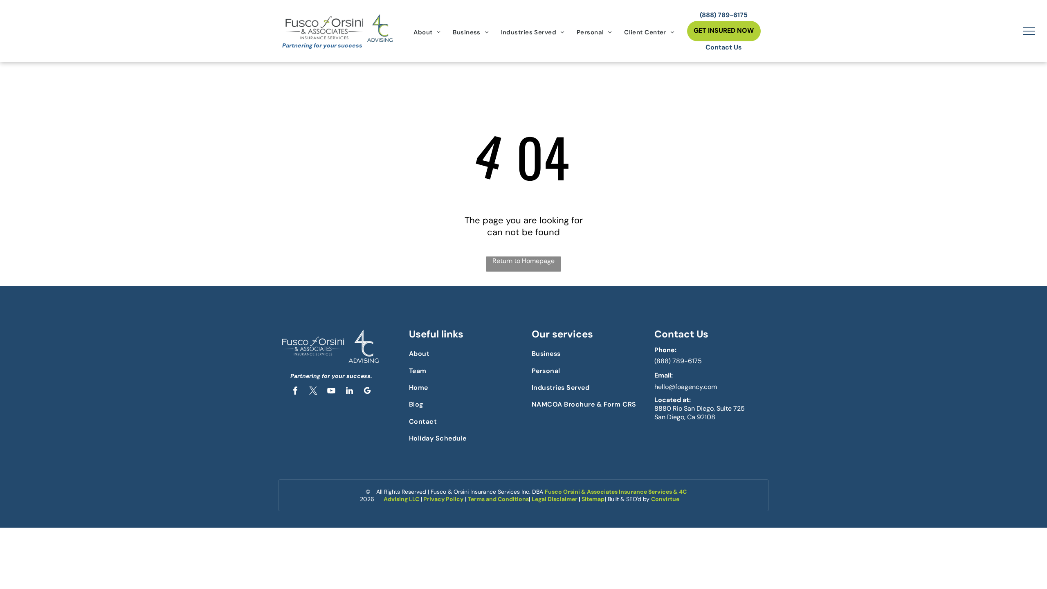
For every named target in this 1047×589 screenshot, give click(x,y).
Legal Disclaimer (554, 499)
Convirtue (665, 499)
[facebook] (295, 391)
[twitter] (313, 391)
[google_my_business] (367, 391)
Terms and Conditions (498, 499)
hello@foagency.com (685, 386)
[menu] (1029, 31)
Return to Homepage (523, 260)
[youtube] (331, 391)
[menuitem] (427, 32)
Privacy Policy (443, 499)
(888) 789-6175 (678, 361)
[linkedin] (349, 391)
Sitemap (593, 499)
